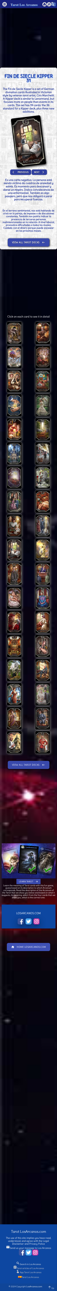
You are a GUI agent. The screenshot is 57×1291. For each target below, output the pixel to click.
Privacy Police (37, 1243)
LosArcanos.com (34, 1286)
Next (39, 172)
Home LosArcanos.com (28, 947)
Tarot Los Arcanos (24, 4)
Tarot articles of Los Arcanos (28, 1268)
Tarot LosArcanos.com (28, 1231)
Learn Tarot (28, 881)
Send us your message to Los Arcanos (28, 1247)
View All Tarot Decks (28, 242)
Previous (21, 172)
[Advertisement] (28, 36)
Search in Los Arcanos (28, 1264)
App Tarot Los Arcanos (28, 1272)
